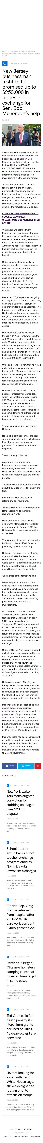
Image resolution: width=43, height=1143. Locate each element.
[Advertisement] (21, 21)
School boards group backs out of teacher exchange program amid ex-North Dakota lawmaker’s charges (21, 860)
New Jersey (23, 342)
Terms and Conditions (20, 1136)
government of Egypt (12, 714)
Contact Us (7, 1136)
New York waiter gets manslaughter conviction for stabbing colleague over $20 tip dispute (21, 802)
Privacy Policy (35, 1136)
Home (4, 51)
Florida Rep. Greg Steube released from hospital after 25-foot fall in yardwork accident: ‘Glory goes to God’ (21, 917)
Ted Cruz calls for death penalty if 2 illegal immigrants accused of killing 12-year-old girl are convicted (21, 1027)
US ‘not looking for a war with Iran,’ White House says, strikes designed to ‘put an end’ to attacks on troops (20, 1084)
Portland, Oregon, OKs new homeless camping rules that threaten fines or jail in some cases (21, 972)
